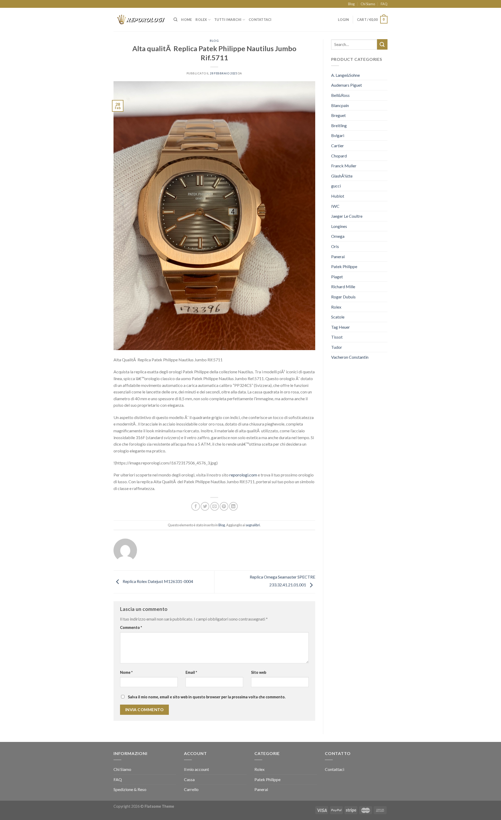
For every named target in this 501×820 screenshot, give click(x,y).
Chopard (339, 155)
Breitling (339, 125)
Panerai (338, 256)
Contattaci (260, 19)
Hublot (337, 195)
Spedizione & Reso (130, 789)
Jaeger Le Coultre (346, 216)
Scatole (337, 316)
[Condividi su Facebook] (195, 506)
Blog (351, 4)
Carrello (191, 789)
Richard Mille (343, 286)
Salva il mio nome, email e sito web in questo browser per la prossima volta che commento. (206, 697)
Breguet (338, 115)
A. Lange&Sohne (345, 75)
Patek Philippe (344, 266)
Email (191, 672)
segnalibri (253, 525)
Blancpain (340, 105)
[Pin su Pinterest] (224, 506)
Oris (335, 246)
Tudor (336, 347)
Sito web (258, 672)
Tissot (337, 336)
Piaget (337, 276)
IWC (335, 206)
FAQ (384, 4)
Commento (131, 627)
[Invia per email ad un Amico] (214, 506)
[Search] (175, 20)
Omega (337, 236)
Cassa (189, 779)
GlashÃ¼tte (342, 175)
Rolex (201, 19)
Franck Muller (343, 165)
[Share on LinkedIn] (233, 506)
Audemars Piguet (346, 84)
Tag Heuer (340, 327)
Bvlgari (337, 135)
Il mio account (196, 769)
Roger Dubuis (343, 296)
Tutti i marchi (228, 19)
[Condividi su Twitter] (205, 506)
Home (186, 19)
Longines (339, 226)
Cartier (337, 145)
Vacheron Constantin (349, 357)
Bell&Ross (340, 95)
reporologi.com (243, 474)
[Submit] (382, 44)
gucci (336, 185)
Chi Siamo (368, 4)
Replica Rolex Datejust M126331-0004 (157, 581)
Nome (126, 672)
